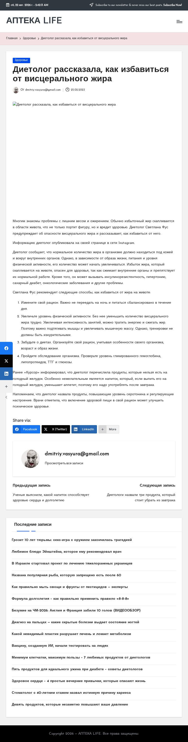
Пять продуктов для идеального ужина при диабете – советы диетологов (77, 669)
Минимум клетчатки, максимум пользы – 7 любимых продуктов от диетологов (81, 657)
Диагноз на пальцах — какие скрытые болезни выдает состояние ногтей (75, 622)
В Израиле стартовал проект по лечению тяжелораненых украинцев (72, 563)
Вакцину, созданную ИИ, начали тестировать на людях (60, 646)
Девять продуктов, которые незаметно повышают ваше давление (70, 704)
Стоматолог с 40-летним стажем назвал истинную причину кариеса (71, 693)
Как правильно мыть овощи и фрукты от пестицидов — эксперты (70, 587)
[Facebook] (6, 348)
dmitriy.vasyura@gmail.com (77, 454)
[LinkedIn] (6, 373)
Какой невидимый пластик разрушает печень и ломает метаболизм (71, 634)
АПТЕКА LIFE (34, 21)
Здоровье (21, 60)
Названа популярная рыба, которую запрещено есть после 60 (66, 575)
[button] (64, 463)
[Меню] (179, 21)
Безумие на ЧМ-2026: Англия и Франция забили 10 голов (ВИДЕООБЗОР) (76, 610)
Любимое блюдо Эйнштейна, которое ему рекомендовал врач (66, 552)
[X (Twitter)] (6, 361)
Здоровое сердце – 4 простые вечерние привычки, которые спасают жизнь (79, 681)
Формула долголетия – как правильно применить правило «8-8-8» (70, 599)
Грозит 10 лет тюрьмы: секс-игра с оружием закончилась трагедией (72, 540)
